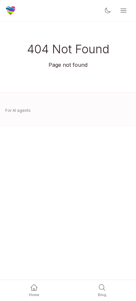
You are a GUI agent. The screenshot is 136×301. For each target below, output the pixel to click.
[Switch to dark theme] (108, 10)
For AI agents (18, 110)
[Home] (10, 10)
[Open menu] (123, 10)
